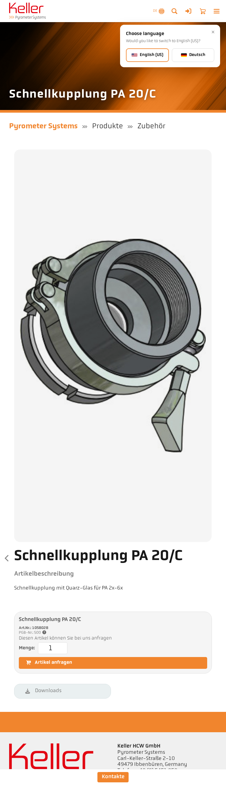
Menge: (27, 648)
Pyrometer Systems (43, 126)
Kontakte (113, 777)
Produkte (107, 126)
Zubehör (151, 126)
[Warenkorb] (202, 11)
